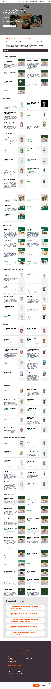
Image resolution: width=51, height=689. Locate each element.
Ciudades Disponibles (31, 643)
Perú (30, 653)
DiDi (3, 6)
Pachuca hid (10, 6)
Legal (37, 643)
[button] (9, 26)
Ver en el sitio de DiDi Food (10, 25)
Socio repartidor (14, 643)
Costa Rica (24, 653)
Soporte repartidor (22, 643)
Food (6, 6)
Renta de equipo (43, 643)
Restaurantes (7, 643)
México (28, 653)
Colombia (21, 653)
